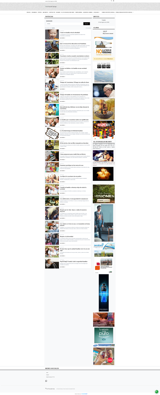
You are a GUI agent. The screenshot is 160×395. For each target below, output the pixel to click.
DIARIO (58, 12)
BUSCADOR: (49, 21)
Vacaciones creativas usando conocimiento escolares (74, 56)
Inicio (28, 12)
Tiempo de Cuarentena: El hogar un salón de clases (74, 82)
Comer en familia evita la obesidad (70, 32)
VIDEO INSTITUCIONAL (108, 12)
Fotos (40, 12)
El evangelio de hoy (67, 12)
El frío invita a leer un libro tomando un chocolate (74, 143)
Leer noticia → (62, 37)
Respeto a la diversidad (66, 236)
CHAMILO (34, 12)
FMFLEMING (78, 12)
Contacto (52, 12)
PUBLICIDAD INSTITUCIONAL (124, 12)
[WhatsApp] (114, 1)
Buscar (86, 23)
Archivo (45, 12)
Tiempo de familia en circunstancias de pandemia (74, 94)
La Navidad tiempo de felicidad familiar (71, 131)
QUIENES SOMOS (87, 12)
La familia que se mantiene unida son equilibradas (74, 119)
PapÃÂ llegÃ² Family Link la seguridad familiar (73, 261)
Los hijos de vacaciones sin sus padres (70, 176)
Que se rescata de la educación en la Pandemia (73, 43)
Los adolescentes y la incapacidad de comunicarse (74, 199)
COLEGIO (96, 12)
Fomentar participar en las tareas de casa (71, 165)
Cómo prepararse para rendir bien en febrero (73, 154)
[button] (112, 1)
